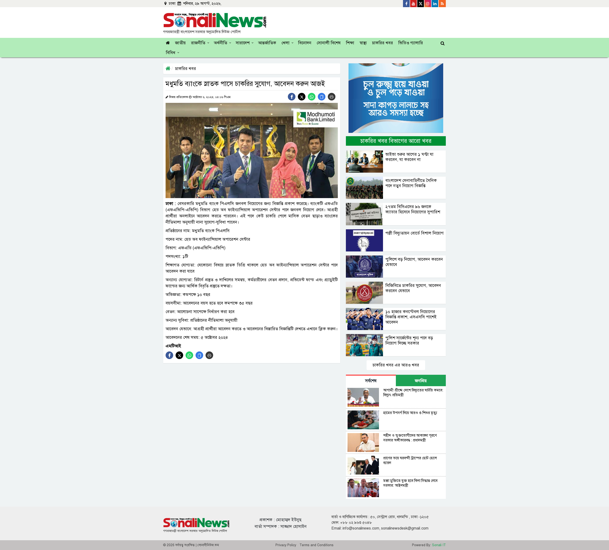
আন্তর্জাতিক (267, 42)
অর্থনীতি (220, 42)
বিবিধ (170, 52)
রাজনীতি (198, 42)
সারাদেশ (243, 42)
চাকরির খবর (382, 42)
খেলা (285, 42)
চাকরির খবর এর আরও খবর (396, 365)
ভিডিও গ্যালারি (410, 42)
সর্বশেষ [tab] (371, 380)
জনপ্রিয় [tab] (421, 380)
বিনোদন (304, 42)
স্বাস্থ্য (363, 42)
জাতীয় (180, 42)
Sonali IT (439, 545)
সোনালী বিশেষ (329, 42)
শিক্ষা (350, 42)
